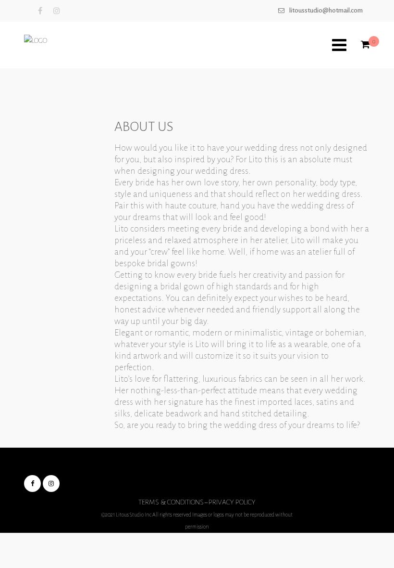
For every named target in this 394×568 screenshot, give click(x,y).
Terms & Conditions (171, 502)
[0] (365, 45)
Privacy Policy (232, 502)
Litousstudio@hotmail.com (326, 10)
